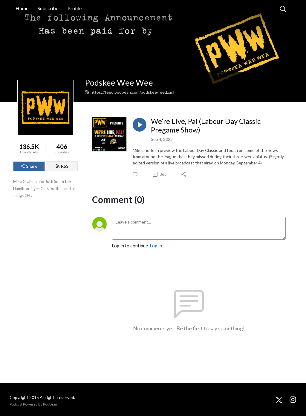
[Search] (283, 8)
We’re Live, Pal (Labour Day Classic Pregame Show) (206, 125)
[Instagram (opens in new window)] (292, 399)
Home (22, 8)
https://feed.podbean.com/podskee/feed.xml (132, 92)
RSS (64, 166)
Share (31, 166)
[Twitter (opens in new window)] (279, 399)
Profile (75, 8)
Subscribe (48, 8)
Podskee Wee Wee (119, 82)
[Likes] (135, 174)
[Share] (183, 174)
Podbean (50, 404)
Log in (156, 245)
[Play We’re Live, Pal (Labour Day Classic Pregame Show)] (139, 125)
